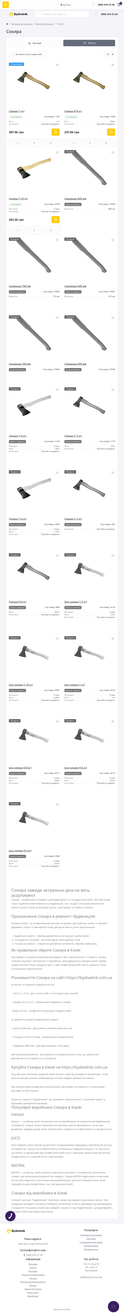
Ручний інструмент (45, 23)
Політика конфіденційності (33, 1281)
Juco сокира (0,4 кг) (20, 850)
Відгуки (33, 1285)
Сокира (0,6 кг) (17, 601)
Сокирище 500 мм (20, 363)
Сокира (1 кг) (16, 111)
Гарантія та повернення (33, 1274)
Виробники (33, 1296)
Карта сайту (33, 1292)
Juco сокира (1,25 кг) (21, 684)
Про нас (33, 1278)
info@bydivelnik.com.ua (91, 1277)
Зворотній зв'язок (33, 1289)
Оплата (33, 1267)
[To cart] (56, 132)
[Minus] (17, 143)
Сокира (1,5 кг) (73, 435)
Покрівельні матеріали (91, 1235)
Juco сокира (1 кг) (74, 684)
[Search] (38, 14)
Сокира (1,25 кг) (18, 198)
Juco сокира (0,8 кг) (20, 767)
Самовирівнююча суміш (91, 1242)
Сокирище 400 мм (75, 363)
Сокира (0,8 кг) (73, 111)
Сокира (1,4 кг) (17, 518)
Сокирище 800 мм (75, 198)
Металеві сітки (91, 1249)
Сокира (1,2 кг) (73, 518)
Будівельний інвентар (22, 23)
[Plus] (50, 143)
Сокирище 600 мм (75, 286)
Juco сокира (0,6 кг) (75, 767)
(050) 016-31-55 (106, 4)
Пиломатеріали (91, 1245)
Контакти (33, 1271)
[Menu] (5, 4)
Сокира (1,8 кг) (17, 435)
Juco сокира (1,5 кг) (75, 601)
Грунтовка (91, 1238)
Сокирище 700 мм (20, 286)
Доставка (33, 1264)
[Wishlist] (57, 65)
